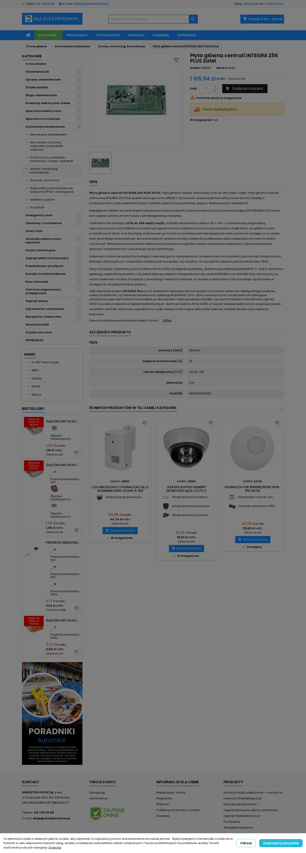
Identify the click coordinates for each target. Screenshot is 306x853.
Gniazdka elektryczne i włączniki (43, 241)
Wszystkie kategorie (238, 827)
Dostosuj (55, 847)
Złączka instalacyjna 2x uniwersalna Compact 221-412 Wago (63, 421)
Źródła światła (37, 87)
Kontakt (30, 782)
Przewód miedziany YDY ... (64, 480)
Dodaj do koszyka (244, 88)
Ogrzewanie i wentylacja (45, 309)
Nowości (136, 35)
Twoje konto (102, 782)
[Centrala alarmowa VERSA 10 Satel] (232, 506)
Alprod (36, 394)
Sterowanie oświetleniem (48, 134)
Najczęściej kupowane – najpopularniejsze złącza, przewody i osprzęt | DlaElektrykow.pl (251, 810)
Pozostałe (37, 207)
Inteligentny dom (39, 215)
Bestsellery (33, 408)
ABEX (35, 370)
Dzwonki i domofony (44, 180)
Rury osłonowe (37, 282)
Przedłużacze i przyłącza (44, 266)
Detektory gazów (42, 199)
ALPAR (35, 386)
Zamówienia (98, 798)
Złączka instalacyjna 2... (61, 437)
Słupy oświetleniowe (41, 95)
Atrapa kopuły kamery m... (125, 497)
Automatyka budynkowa (45, 127)
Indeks (195, 68)
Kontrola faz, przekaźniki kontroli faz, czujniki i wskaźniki (51, 159)
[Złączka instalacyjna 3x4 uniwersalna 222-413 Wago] (54, 488)
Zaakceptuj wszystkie (281, 843)
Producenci (77, 35)
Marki (29, 354)
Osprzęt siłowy (37, 301)
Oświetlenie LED (37, 72)
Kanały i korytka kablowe (45, 274)
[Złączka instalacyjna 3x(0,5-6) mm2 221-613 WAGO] (54, 506)
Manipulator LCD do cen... (256, 497)
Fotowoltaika (36, 64)
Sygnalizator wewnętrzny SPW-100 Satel (252, 489)
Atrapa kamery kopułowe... (191, 506)
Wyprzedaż (186, 35)
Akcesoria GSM (37, 324)
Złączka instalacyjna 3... (61, 497)
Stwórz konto (274, 4)
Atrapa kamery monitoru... (191, 497)
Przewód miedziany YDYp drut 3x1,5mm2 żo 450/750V (63, 542)
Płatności (163, 804)
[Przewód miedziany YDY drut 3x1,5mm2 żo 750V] (54, 471)
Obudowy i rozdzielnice (44, 223)
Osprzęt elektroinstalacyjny (47, 258)
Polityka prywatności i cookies (178, 810)
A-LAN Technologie (45, 362)
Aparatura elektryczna (43, 111)
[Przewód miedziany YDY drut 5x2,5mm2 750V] (54, 566)
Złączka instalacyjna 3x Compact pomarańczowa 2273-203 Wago (63, 620)
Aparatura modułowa (43, 119)
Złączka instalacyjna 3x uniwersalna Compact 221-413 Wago (63, 465)
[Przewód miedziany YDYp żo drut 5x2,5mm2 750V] (54, 584)
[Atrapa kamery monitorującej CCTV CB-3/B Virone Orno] (166, 515)
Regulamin (164, 798)
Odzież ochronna (39, 332)
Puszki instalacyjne (40, 250)
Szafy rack (34, 231)
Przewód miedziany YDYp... (64, 593)
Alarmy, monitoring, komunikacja (44, 171)
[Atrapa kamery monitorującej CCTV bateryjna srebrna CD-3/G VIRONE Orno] (166, 497)
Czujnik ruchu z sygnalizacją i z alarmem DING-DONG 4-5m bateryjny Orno (120, 490)
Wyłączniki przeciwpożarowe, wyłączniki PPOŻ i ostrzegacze (52, 190)
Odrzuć (246, 843)
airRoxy (36, 378)
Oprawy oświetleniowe (43, 79)
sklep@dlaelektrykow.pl (91, 4)
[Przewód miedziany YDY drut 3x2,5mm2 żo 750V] (54, 549)
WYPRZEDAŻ (34, 340)
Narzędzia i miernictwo (44, 317)
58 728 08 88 (46, 4)
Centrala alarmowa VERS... (257, 506)
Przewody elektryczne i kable (48, 103)
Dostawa (162, 816)
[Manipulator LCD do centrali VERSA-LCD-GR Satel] (232, 497)
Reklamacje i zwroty (170, 792)
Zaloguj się (250, 4)
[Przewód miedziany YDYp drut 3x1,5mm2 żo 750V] (54, 627)
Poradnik (161, 35)
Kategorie (47, 35)
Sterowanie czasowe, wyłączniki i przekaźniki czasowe (46, 146)
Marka (222, 68)
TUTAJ (167, 320)
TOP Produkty (108, 35)
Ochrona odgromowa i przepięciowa (43, 291)
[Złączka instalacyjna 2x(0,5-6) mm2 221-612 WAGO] (54, 428)
